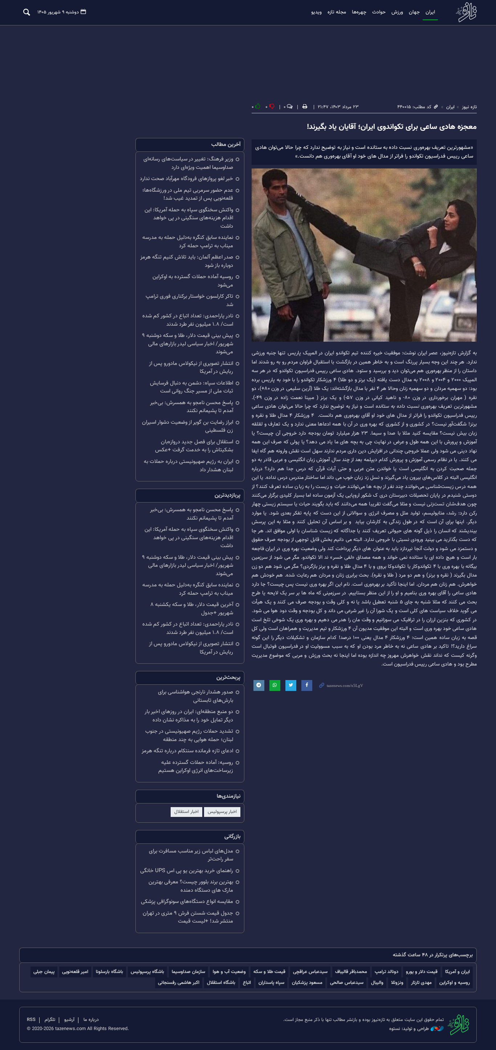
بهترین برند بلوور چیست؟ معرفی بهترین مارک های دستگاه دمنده (191, 886)
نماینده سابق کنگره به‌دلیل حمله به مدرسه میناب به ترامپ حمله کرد (187, 241)
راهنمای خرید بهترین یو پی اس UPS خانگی (186, 871)
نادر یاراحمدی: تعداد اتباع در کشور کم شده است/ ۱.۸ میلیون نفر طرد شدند (187, 320)
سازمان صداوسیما (188, 972)
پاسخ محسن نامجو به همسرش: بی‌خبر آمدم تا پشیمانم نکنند (191, 407)
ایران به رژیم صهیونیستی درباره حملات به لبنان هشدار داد (188, 465)
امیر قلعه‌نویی (75, 972)
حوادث (379, 12)
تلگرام (50, 1019)
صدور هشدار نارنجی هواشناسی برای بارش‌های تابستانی (195, 696)
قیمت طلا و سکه (269, 972)
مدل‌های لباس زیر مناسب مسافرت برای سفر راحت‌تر (191, 855)
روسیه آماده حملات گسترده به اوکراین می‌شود (193, 281)
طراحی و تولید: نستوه (409, 1029)
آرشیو (69, 1019)
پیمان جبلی (43, 972)
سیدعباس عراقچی (310, 972)
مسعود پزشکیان (307, 982)
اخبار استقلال (186, 811)
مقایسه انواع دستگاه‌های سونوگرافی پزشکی (187, 902)
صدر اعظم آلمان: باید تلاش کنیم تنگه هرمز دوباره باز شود (186, 261)
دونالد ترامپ (386, 972)
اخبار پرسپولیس (222, 811)
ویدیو (316, 12)
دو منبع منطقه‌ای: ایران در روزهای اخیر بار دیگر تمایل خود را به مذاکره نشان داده (189, 716)
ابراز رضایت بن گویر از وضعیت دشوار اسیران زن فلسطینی (187, 426)
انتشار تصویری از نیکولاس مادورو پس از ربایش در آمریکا (191, 367)
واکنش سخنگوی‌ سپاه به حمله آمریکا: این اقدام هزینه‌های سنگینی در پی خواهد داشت (189, 218)
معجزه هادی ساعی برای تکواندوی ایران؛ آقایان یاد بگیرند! (392, 127)
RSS (31, 1019)
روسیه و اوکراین (454, 982)
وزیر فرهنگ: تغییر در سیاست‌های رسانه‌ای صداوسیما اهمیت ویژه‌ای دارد (188, 163)
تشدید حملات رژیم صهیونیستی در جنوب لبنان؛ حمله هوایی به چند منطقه (189, 735)
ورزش (397, 12)
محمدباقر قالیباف (351, 972)
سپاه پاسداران (271, 982)
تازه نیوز (464, 12)
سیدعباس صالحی (346, 982)
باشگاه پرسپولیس (147, 972)
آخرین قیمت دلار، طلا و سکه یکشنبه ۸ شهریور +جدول (191, 609)
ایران (430, 12)
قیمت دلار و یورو (422, 972)
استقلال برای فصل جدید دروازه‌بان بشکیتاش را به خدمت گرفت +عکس (194, 446)
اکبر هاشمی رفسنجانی (178, 982)
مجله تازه (337, 12)
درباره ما (91, 1019)
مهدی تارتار (421, 982)
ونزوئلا (397, 982)
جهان (414, 12)
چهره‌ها (359, 12)
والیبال (377, 982)
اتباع (247, 982)
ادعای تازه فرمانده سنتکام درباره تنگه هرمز (187, 751)
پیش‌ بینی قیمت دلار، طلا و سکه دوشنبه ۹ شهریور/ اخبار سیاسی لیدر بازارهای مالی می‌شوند (187, 343)
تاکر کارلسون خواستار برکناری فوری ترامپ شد (189, 300)
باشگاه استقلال (221, 982)
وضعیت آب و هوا (229, 972)
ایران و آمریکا (457, 972)
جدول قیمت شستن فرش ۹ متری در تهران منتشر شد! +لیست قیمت (188, 917)
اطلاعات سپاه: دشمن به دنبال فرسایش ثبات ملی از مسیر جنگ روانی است (191, 387)
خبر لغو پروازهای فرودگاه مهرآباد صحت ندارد (186, 179)
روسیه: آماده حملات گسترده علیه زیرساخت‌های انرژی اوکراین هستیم (195, 766)
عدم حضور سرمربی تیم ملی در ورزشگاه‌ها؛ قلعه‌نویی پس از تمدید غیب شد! (187, 194)
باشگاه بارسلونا (109, 972)
